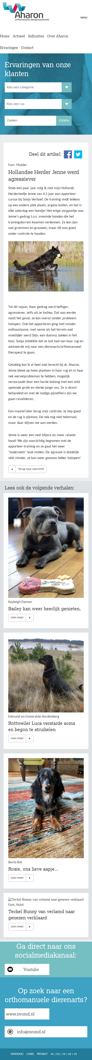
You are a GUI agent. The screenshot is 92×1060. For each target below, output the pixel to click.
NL (52, 1054)
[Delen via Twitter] (78, 154)
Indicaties (36, 36)
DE (69, 1054)
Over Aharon (57, 36)
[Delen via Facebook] (68, 154)
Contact (27, 47)
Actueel (19, 36)
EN (58, 1054)
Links (30, 1054)
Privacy (42, 1054)
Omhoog (17, 1054)
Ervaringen (9, 47)
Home (5, 36)
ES (75, 1054)
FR (64, 1054)
